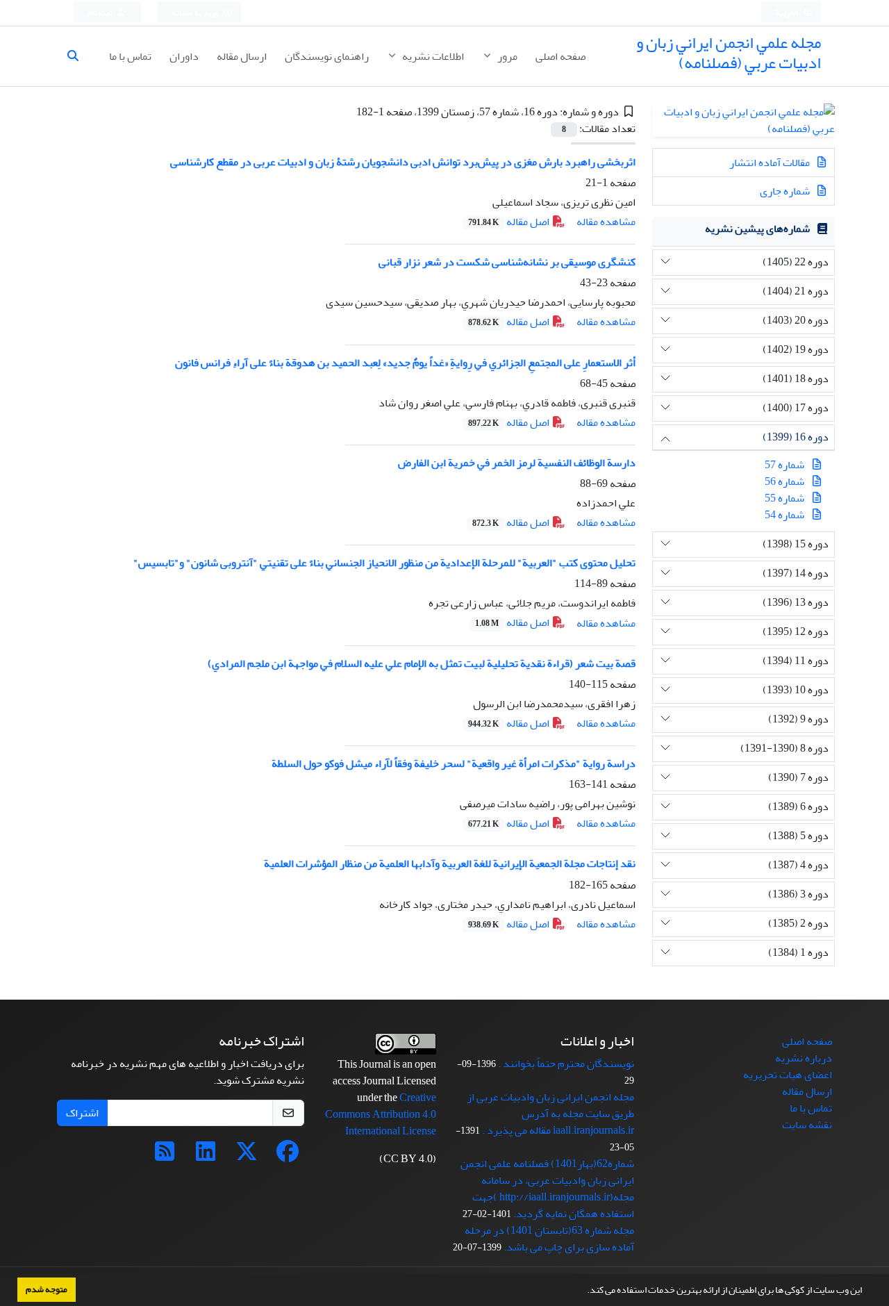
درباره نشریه (803, 1058)
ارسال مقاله (242, 56)
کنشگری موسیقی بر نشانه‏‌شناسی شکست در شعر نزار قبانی (507, 261)
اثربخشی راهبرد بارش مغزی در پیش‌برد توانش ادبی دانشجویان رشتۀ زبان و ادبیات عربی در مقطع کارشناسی (402, 161)
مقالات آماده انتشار (770, 162)
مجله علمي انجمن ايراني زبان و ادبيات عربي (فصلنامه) (728, 52)
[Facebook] (287, 1156)
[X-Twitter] (246, 1156)
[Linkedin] (205, 1156)
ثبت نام (101, 13)
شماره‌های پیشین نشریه (757, 228)
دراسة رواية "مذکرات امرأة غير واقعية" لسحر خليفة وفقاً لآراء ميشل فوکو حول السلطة (453, 763)
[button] (583, 1291)
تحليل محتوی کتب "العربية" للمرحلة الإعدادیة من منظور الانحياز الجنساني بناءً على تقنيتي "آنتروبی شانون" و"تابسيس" (384, 562)
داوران (184, 56)
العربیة (787, 13)
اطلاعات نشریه (432, 56)
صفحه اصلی (560, 56)
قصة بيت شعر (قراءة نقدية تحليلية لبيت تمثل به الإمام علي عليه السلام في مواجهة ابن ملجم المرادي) (421, 663)
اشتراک (82, 1112)
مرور (506, 56)
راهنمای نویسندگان (327, 56)
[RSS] (164, 1156)
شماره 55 (784, 498)
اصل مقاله (509, 221)
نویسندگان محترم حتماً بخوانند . (566, 1063)
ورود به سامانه (195, 13)
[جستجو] (78, 56)
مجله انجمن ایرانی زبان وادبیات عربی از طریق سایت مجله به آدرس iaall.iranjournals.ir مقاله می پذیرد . (550, 1113)
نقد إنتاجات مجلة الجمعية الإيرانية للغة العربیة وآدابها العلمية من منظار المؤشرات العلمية (449, 863)
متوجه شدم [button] (46, 1289)
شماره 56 (784, 481)
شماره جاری (786, 191)
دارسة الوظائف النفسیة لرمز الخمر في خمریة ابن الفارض (516, 462)
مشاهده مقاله (605, 221)
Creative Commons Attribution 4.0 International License (380, 1114)
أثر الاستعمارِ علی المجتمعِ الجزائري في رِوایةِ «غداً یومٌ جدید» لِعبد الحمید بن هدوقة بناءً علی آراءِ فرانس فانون (405, 362)
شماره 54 (784, 514)
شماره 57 (784, 464)
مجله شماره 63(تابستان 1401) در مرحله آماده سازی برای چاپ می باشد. (549, 1238)
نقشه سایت (807, 1124)
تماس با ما (130, 56)
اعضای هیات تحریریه (787, 1074)
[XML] (346, 111)
